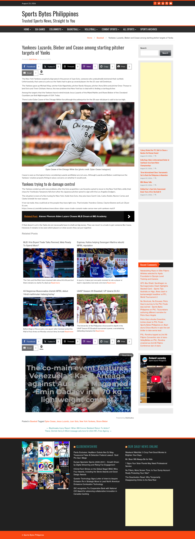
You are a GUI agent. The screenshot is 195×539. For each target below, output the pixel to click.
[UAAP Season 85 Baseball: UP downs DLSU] (102, 310)
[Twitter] (159, 3)
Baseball (100, 37)
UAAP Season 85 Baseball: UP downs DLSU (98, 290)
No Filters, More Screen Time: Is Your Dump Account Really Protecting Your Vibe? (147, 471)
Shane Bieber (102, 421)
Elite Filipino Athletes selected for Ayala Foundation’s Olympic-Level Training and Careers (154, 274)
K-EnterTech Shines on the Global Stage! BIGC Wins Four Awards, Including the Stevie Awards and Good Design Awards (96, 472)
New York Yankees (87, 421)
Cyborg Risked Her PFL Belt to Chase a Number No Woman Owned (153, 151)
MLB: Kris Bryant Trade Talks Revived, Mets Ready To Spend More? (47, 244)
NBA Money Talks (146, 182)
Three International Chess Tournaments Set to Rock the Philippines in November (154, 173)
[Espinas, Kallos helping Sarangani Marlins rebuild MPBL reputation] (102, 265)
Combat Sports (109, 29)
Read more (55, 283)
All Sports (128, 29)
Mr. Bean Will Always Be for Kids (138, 459)
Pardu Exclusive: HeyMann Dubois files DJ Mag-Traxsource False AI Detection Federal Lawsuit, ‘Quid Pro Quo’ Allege (96, 455)
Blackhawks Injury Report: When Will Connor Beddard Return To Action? (78, 428)
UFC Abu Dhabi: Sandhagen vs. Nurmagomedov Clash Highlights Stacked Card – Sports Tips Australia (154, 287)
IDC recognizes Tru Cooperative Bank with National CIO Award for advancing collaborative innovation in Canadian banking (95, 491)
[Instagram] (166, 3)
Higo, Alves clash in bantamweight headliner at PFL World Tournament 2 (153, 294)
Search (143, 48)
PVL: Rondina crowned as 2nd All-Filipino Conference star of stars (152, 343)
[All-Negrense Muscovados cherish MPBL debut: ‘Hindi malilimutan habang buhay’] (48, 313)
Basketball (73, 29)
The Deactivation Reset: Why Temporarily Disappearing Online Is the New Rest (142, 478)
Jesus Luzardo (63, 421)
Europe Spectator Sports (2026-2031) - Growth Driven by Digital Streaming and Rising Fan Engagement (96, 463)
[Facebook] (155, 3)
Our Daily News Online (143, 446)
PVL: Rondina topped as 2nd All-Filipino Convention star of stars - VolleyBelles (154, 337)
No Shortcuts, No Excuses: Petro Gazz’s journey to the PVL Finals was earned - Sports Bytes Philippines (154, 305)
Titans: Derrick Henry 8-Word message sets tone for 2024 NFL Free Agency (78, 430)
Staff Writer (33, 59)
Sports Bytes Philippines (50, 13)
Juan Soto (74, 421)
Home (26, 29)
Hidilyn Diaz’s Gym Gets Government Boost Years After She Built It (153, 190)
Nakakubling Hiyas (148, 270)
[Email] (170, 3)
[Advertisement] (155, 102)
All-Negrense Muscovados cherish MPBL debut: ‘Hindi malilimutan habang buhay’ (45, 292)
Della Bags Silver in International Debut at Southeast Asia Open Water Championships (154, 162)
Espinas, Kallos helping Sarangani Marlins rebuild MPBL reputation (100, 244)
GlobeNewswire (86, 446)
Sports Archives (148, 29)
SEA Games (40, 29)
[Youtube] (162, 3)
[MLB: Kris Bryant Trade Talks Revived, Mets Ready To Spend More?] (48, 266)
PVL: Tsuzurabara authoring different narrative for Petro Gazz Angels (154, 312)
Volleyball (90, 29)
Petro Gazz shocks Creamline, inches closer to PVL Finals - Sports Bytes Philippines (153, 322)
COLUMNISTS (55, 29)
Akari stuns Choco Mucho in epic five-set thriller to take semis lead (155, 327)
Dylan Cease (50, 421)
